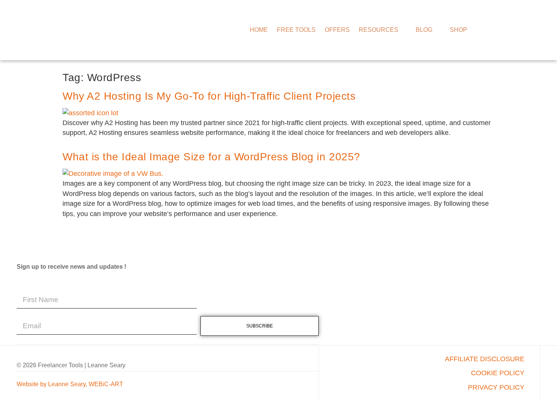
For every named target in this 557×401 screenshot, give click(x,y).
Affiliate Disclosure (484, 359)
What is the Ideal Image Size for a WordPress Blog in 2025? (211, 157)
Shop (458, 30)
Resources (378, 30)
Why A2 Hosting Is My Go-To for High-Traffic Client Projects (209, 96)
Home (259, 30)
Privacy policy (496, 387)
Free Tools (296, 30)
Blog (424, 30)
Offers (337, 30)
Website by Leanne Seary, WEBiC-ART (70, 384)
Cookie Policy (497, 373)
